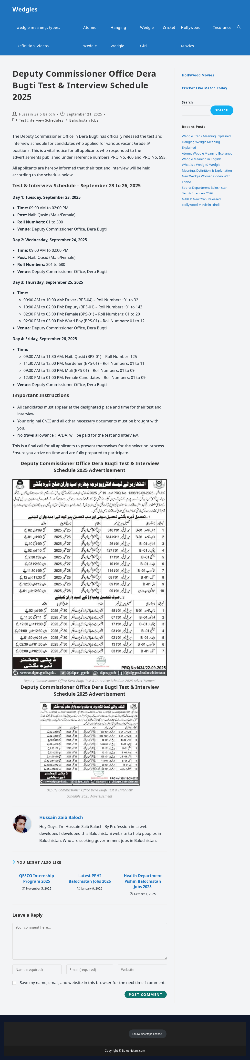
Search (187, 102)
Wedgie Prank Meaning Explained (206, 136)
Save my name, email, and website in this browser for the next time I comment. (93, 982)
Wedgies (25, 9)
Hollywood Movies (198, 75)
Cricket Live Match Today (204, 88)
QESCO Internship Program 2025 (36, 878)
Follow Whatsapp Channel (147, 1034)
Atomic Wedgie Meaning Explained (207, 153)
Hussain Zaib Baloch (37, 114)
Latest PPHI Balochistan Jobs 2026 (90, 878)
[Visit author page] (22, 823)
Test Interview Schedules (41, 120)
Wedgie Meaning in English (201, 159)
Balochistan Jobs (84, 120)
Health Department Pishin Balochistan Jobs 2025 (143, 881)
